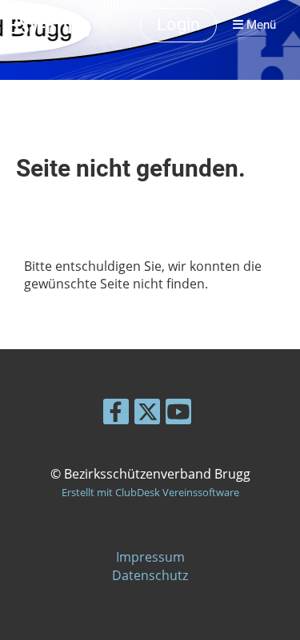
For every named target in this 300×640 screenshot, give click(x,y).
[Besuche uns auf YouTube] (178, 414)
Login (178, 24)
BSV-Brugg (49, 25)
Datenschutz (150, 575)
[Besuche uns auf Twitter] (147, 414)
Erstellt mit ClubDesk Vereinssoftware (150, 492)
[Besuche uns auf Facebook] (116, 414)
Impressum (150, 557)
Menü (259, 25)
